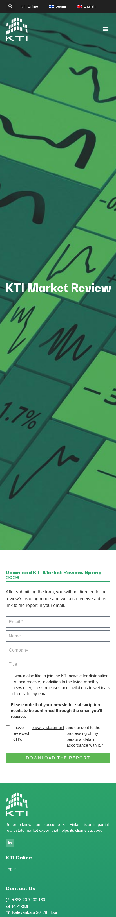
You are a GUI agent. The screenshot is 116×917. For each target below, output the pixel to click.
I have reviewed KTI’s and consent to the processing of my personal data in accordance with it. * (58, 736)
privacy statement (47, 727)
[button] (10, 6)
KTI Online (29, 6)
